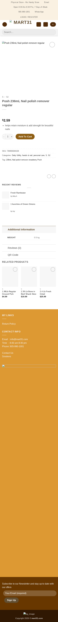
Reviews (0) (14, 248)
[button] (4, 24)
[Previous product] (10, 114)
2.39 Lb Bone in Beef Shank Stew (28, 292)
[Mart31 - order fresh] (21, 24)
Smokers (6, 356)
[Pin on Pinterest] (25, 166)
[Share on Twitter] (15, 166)
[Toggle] (5, 229)
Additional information (21, 229)
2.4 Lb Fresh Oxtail (45, 292)
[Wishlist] (38, 24)
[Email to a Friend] (20, 166)
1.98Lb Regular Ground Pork (9, 292)
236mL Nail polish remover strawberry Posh (24, 160)
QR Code (13, 255)
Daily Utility (16, 155)
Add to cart (25, 136)
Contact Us (7, 353)
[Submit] (52, 32)
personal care (39, 155)
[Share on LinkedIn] (30, 166)
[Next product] (4, 114)
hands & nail (27, 155)
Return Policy (9, 324)
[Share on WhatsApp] (4, 166)
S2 (7, 97)
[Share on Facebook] (9, 166)
